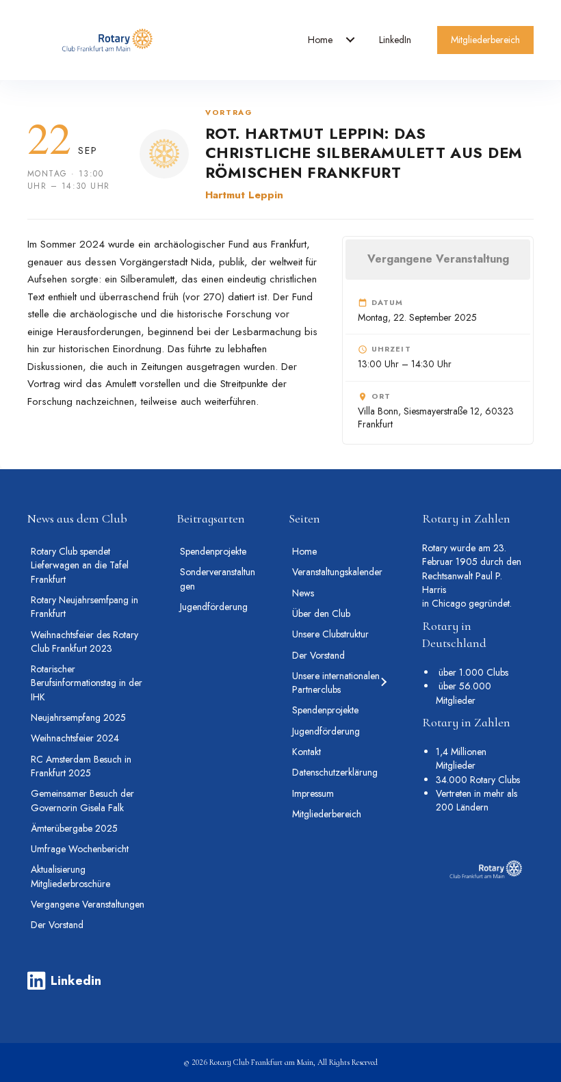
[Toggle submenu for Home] (350, 40)
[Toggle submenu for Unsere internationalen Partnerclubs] (382, 682)
